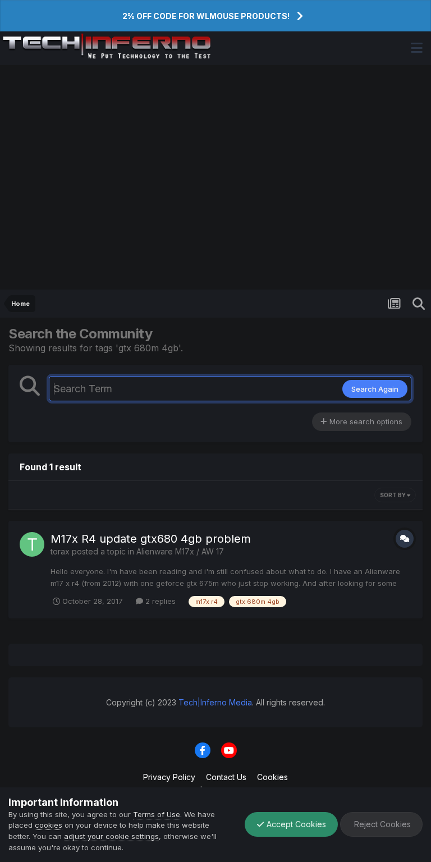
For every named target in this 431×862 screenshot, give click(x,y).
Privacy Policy (169, 777)
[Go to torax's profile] (32, 544)
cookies (48, 824)
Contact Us (226, 777)
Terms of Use (156, 814)
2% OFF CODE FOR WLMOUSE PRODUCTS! (206, 16)
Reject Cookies (381, 824)
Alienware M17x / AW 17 (180, 551)
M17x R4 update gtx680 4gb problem (151, 538)
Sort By (393, 495)
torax (60, 551)
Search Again (374, 388)
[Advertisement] (215, 177)
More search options (364, 421)
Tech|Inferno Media (215, 702)
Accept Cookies (295, 824)
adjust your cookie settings (111, 836)
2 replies (159, 601)
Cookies (272, 777)
